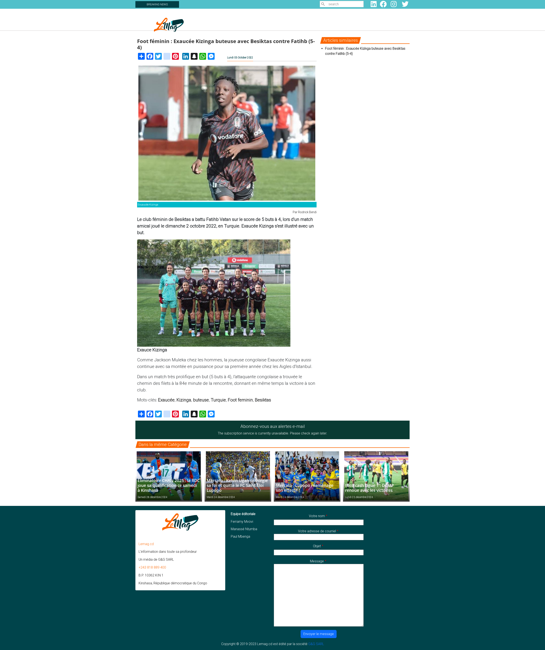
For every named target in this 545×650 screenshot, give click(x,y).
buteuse (201, 399)
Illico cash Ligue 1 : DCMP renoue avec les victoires (369, 487)
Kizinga (183, 399)
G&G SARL (316, 644)
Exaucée (166, 399)
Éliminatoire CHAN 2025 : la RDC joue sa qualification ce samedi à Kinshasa (169, 485)
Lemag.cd (146, 544)
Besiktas (263, 399)
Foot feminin (240, 399)
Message (317, 561)
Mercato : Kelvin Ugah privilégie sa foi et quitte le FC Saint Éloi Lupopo (237, 485)
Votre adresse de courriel (317, 531)
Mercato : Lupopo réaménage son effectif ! (304, 487)
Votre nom (317, 516)
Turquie (218, 399)
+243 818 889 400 (152, 567)
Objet (317, 546)
